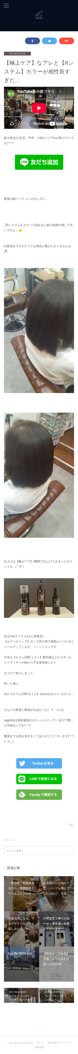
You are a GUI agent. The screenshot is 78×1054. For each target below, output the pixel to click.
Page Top (39, 1026)
